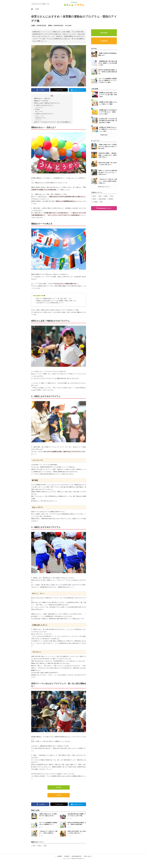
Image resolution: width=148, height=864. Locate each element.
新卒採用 (58, 787)
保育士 (39, 845)
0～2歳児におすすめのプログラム (43, 105)
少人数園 (95, 201)
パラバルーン (38, 119)
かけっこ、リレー (39, 115)
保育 (101, 201)
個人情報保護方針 (76, 856)
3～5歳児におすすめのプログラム (43, 113)
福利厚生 (111, 199)
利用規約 (66, 856)
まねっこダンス (39, 111)
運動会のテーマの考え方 (41, 100)
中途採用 (58, 795)
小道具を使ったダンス (40, 117)
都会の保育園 (102, 199)
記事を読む (44, 816)
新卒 (45, 845)
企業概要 (59, 856)
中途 (34, 845)
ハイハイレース (39, 107)
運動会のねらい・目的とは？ (42, 98)
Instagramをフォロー (105, 208)
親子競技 (37, 109)
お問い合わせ (87, 856)
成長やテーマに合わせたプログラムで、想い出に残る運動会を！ (52, 122)
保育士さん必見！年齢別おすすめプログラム (47, 103)
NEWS (94, 199)
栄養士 (106, 196)
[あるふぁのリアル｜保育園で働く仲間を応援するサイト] (74, 3)
